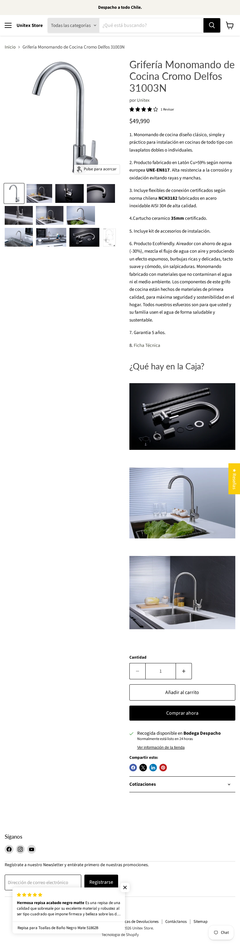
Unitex (143, 100)
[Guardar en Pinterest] (163, 767)
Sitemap (200, 921)
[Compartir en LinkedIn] (153, 767)
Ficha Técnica (147, 345)
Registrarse (101, 882)
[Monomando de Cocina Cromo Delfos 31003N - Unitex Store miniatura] (14, 193)
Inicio (10, 47)
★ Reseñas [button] (234, 478)
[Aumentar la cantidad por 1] (184, 671)
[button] (125, 887)
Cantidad (138, 657)
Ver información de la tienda (161, 747)
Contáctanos (176, 921)
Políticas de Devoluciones (137, 921)
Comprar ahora (182, 713)
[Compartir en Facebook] (133, 767)
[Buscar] (211, 25)
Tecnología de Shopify (120, 935)
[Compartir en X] (143, 767)
